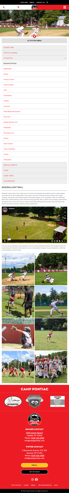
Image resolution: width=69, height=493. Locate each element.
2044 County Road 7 (34, 433)
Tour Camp (24, 2)
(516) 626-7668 (37, 455)
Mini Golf (7, 117)
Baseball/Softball (10, 63)
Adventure (9, 47)
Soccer (6, 138)
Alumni (26, 485)
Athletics (8, 58)
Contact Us (40, 2)
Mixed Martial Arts (11, 122)
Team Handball (9, 149)
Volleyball (7, 160)
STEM (6, 170)
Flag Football (9, 85)
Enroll (32, 2)
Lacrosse (7, 106)
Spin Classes (8, 144)
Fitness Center (9, 79)
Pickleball (7, 127)
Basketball (8, 69)
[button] (48, 2)
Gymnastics (8, 95)
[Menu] (64, 7)
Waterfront (9, 181)
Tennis (6, 154)
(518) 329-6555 (37, 438)
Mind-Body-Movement (12, 111)
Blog (56, 485)
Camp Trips (9, 176)
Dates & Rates (16, 485)
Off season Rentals (45, 485)
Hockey (6, 101)
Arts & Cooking (10, 53)
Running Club (9, 133)
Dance (6, 74)
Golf (5, 90)
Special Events (10, 165)
